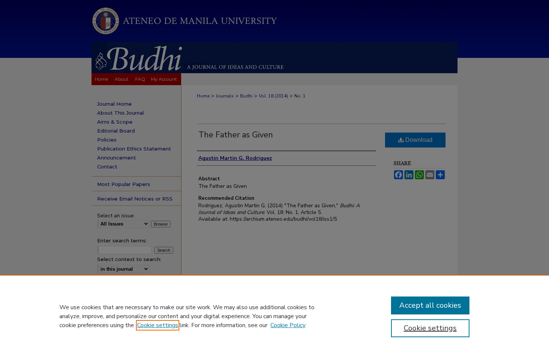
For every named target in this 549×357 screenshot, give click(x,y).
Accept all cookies (430, 305)
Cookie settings (157, 325)
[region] (274, 316)
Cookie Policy (287, 325)
